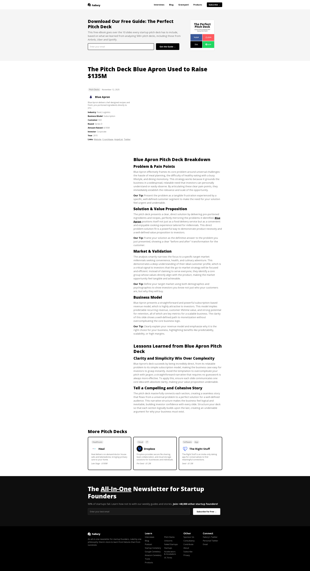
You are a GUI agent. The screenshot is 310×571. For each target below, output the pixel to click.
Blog (171, 5)
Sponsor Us (188, 537)
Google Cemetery (153, 551)
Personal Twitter (210, 540)
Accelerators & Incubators (170, 552)
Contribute (188, 544)
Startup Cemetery (153, 548)
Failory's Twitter (210, 537)
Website (97, 139)
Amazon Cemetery (153, 555)
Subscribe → (214, 4)
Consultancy (189, 540)
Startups (168, 548)
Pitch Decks (94, 89)
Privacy (186, 555)
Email (205, 544)
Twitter (127, 139)
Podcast (148, 544)
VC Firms (168, 557)
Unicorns (168, 540)
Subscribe (187, 551)
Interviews (159, 5)
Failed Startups (171, 544)
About (186, 548)
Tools (147, 559)
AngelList (118, 139)
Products (197, 5)
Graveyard (183, 5)
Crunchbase (107, 139)
